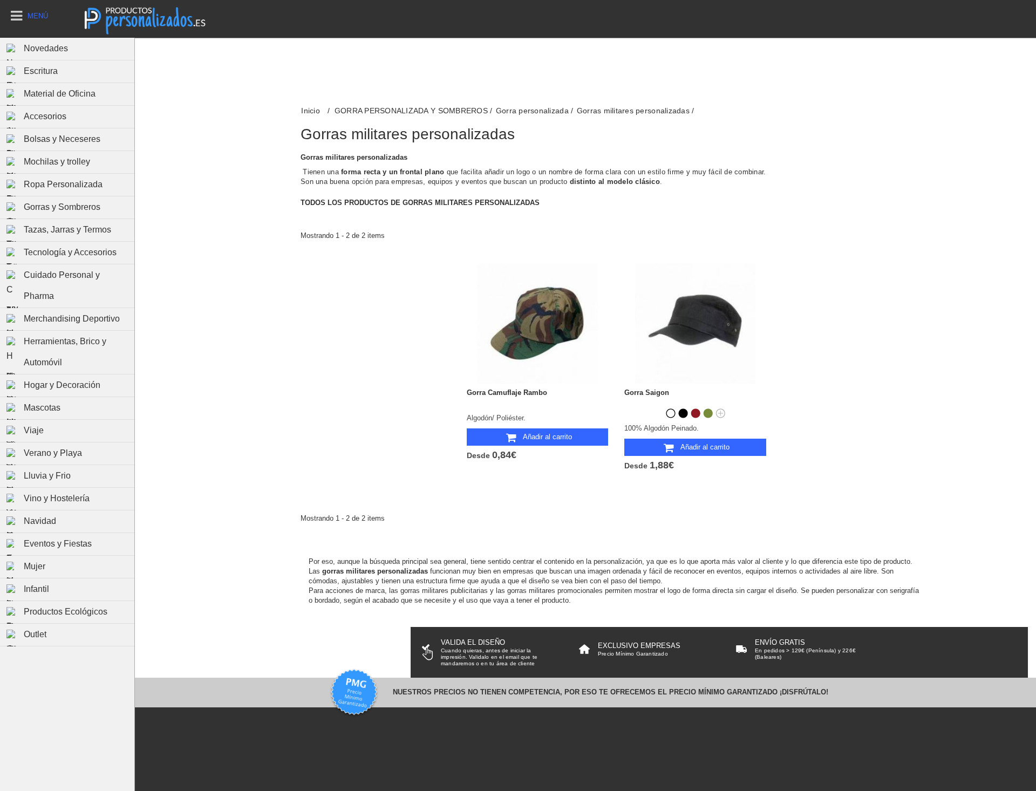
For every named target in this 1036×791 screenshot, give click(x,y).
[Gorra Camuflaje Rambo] (538, 323)
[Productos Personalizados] (144, 19)
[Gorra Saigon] (695, 323)
